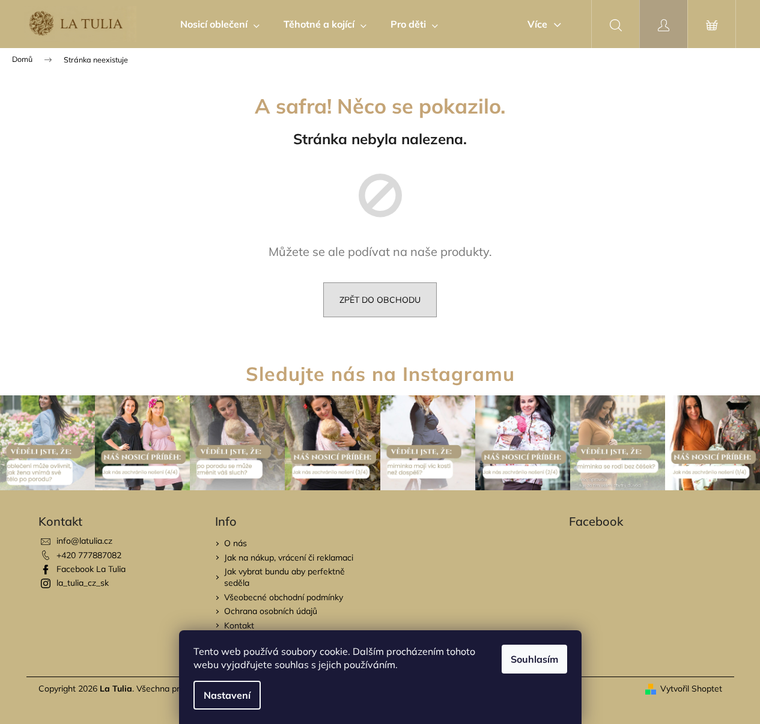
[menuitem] (220, 24)
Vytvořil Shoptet (691, 688)
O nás (235, 543)
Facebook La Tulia (91, 569)
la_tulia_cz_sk (82, 582)
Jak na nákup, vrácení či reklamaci (288, 557)
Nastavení (227, 695)
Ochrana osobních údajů (270, 611)
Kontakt (239, 625)
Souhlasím (534, 659)
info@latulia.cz (84, 540)
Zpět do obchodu (380, 299)
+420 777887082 (88, 555)
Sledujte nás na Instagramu (380, 374)
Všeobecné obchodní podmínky (283, 597)
